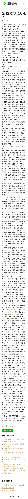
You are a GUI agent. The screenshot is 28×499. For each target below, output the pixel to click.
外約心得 (6, 457)
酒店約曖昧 (16, 457)
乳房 (11, 405)
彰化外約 (10, 314)
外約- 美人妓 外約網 (8, 488)
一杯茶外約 (5, 485)
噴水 (16, 460)
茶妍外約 (14, 485)
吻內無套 (6, 460)
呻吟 (12, 460)
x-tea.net (12, 426)
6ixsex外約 (22, 485)
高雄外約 (19, 122)
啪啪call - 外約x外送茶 (9, 490)
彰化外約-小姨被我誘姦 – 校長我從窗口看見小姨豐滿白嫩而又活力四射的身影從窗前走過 (13, 471)
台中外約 (4, 349)
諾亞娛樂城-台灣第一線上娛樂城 (13, 453)
